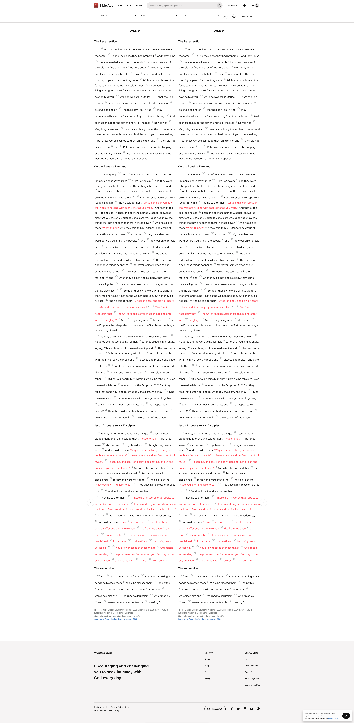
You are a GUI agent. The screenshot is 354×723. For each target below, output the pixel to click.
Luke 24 (103, 15)
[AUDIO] (225, 17)
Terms (127, 707)
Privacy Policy (117, 707)
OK (346, 716)
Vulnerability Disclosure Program (108, 710)
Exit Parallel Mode (248, 17)
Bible (120, 5)
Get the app (232, 5)
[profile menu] (254, 5)
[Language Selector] (244, 5)
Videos (139, 5)
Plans (129, 5)
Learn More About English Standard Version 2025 (115, 619)
